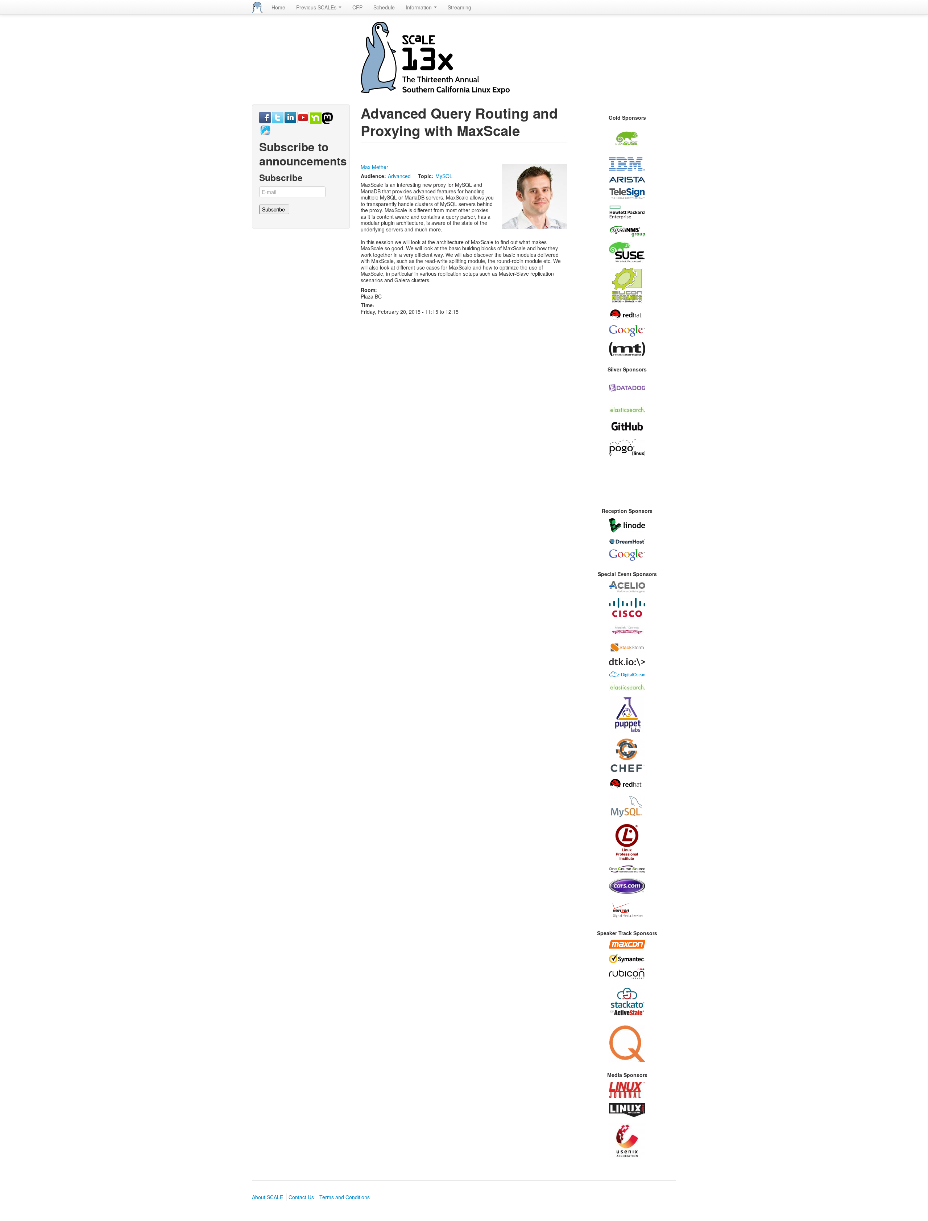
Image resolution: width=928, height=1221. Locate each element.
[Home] (257, 7)
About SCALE (267, 1197)
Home (278, 7)
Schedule (384, 7)
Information (419, 7)
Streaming (459, 7)
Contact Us (301, 1197)
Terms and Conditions (344, 1197)
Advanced (399, 176)
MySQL (443, 176)
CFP (357, 7)
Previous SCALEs (317, 7)
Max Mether (374, 166)
